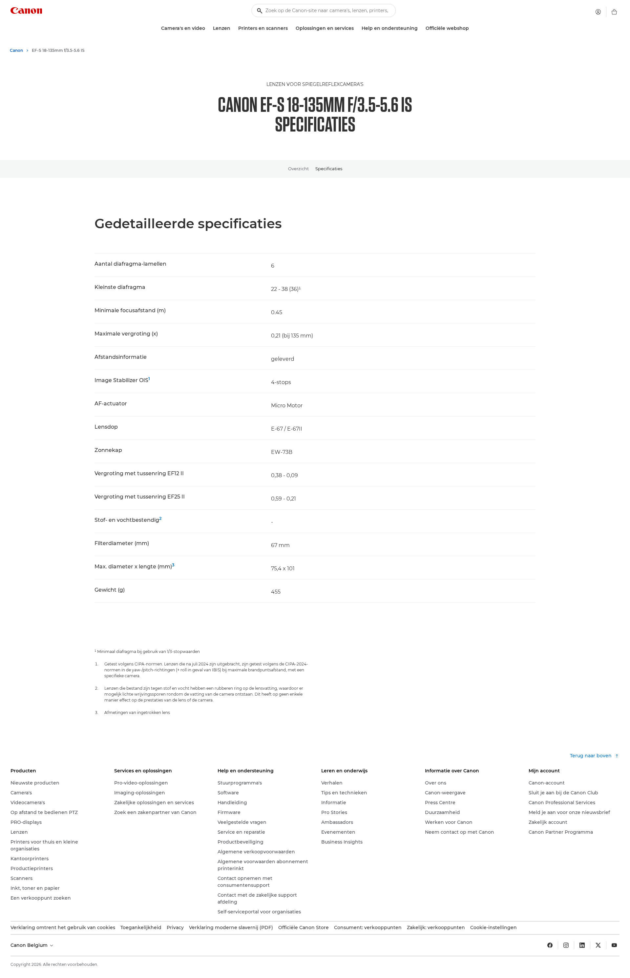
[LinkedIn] (582, 945)
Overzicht (298, 168)
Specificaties (328, 168)
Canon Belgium (29, 945)
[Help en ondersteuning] (420, 28)
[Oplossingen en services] (356, 28)
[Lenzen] (233, 28)
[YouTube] (614, 945)
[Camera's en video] (207, 28)
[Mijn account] (598, 12)
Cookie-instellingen (493, 927)
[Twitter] (598, 945)
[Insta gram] (566, 945)
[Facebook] (550, 945)
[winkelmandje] (614, 12)
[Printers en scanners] (290, 28)
